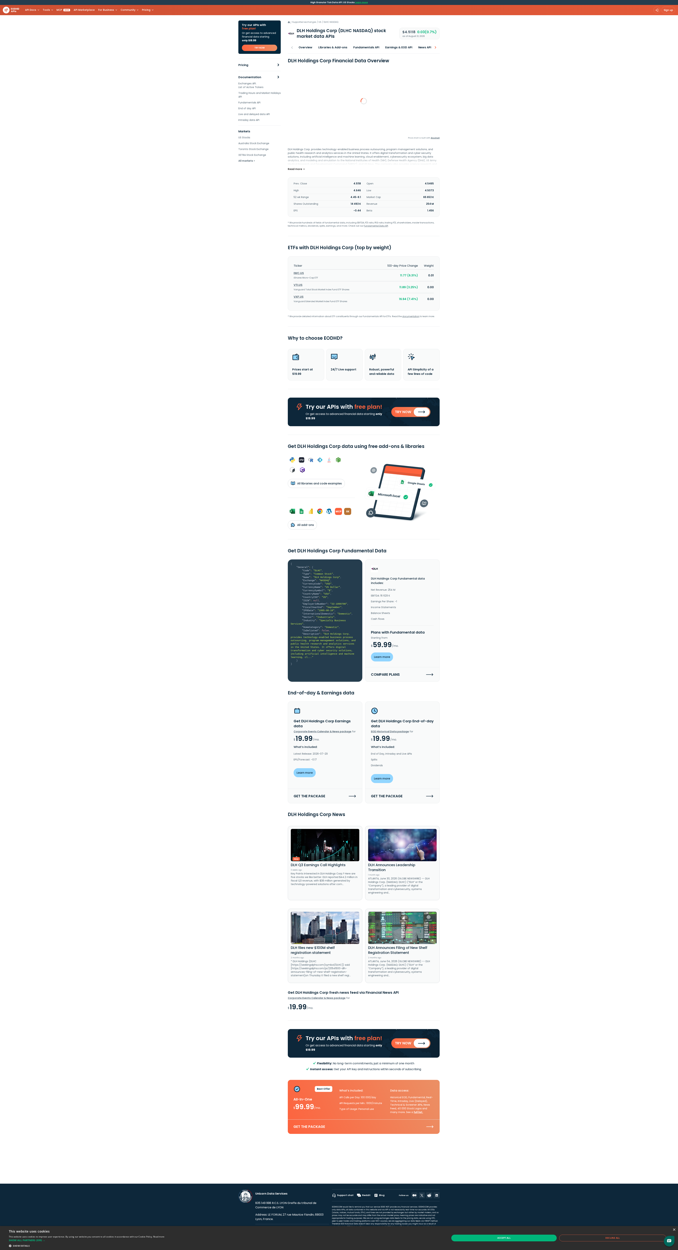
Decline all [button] (612, 1237)
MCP (62, 10)
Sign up (668, 10)
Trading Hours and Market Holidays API (259, 94)
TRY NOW (259, 47)
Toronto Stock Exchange (253, 149)
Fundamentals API (249, 102)
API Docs (30, 10)
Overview (305, 47)
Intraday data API (248, 120)
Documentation (249, 77)
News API (424, 47)
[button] (87, 1240)
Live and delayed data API (254, 114)
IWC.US (299, 273)
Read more (159, 1236)
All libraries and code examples (319, 483)
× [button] (674, 1229)
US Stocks (244, 137)
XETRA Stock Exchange (252, 155)
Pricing (243, 65)
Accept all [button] (504, 1237)
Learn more (361, 2)
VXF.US (299, 297)
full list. (418, 1112)
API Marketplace (84, 10)
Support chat (345, 1195)
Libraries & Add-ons (332, 47)
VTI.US (298, 285)
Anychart (435, 137)
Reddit (366, 1195)
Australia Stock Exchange (253, 143)
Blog (382, 1195)
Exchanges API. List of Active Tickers (250, 85)
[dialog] (339, 1238)
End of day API (247, 108)
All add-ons (305, 525)
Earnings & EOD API (398, 47)
